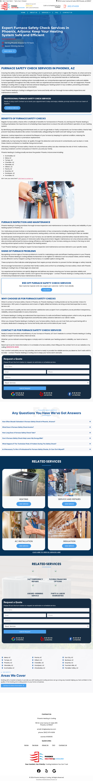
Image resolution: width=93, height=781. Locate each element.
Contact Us (67, 12)
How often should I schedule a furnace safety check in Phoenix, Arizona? (28, 421)
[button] (46, 421)
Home (23, 12)
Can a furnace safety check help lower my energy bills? (22, 438)
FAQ (56, 12)
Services (45, 12)
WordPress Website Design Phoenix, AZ (46, 779)
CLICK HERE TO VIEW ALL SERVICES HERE (46, 552)
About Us (33, 12)
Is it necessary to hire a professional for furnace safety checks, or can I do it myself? (33, 449)
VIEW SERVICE (23, 504)
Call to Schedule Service (51, 6)
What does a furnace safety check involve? (18, 427)
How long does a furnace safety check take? (19, 433)
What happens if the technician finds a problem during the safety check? (29, 444)
